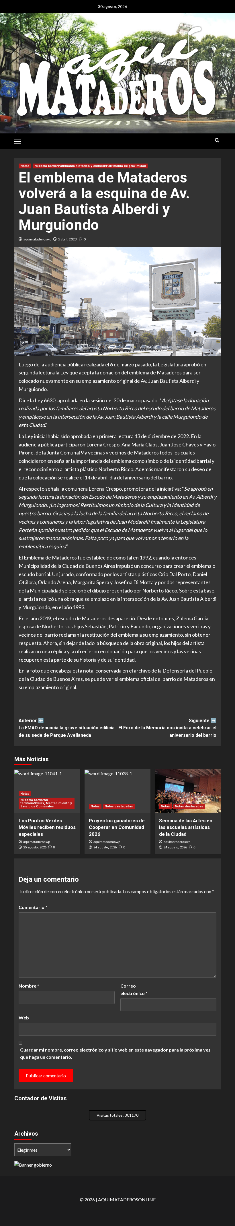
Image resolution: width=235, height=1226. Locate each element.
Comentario (33, 907)
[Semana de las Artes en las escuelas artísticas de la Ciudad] (188, 791)
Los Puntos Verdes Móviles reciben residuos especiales (47, 827)
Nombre (29, 985)
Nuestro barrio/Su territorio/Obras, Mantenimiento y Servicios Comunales (46, 803)
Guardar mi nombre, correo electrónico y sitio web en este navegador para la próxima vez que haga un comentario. (115, 1053)
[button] (20, 140)
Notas (25, 166)
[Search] (217, 140)
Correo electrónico (134, 989)
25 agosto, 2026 (34, 847)
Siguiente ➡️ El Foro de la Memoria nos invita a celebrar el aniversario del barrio (167, 728)
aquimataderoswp (37, 239)
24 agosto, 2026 (105, 847)
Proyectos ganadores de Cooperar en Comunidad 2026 (117, 827)
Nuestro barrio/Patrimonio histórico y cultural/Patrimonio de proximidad (90, 166)
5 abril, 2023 (67, 239)
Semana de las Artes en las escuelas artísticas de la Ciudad (185, 827)
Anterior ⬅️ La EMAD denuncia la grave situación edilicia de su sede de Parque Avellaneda (67, 728)
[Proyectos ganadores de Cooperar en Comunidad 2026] (117, 791)
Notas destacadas (119, 806)
